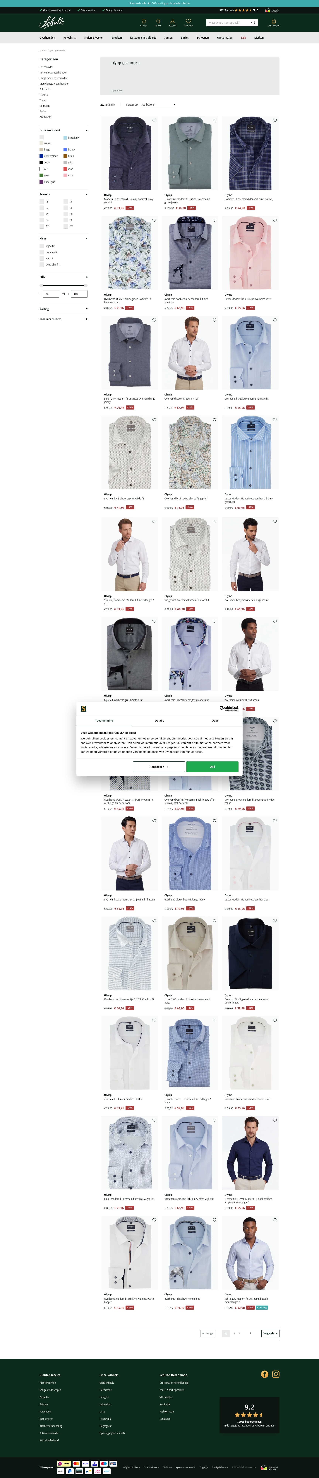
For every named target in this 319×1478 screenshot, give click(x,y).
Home (42, 50)
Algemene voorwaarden (186, 1467)
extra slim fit (52, 264)
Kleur (43, 238)
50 (71, 214)
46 (71, 201)
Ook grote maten (114, 10)
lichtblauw (73, 137)
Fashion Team (167, 1411)
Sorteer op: (132, 104)
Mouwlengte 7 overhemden (54, 83)
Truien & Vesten (93, 38)
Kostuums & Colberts (143, 38)
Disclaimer (167, 1467)
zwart (47, 162)
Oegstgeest (106, 1426)
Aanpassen (157, 766)
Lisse (102, 1411)
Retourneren (46, 1418)
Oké (212, 766)
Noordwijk (105, 1418)
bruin (71, 156)
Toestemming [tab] (104, 720)
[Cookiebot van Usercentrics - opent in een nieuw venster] (222, 708)
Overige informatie (220, 1467)
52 (47, 220)
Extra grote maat (50, 130)
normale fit (52, 252)
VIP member (166, 1397)
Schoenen (203, 38)
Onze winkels (109, 1375)
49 (47, 214)
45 (47, 201)
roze (70, 175)
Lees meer (117, 90)
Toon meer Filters (50, 319)
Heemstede (106, 1390)
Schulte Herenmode (173, 1375)
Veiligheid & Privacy (131, 1467)
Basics (185, 38)
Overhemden (47, 38)
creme (47, 143)
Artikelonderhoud (49, 1440)
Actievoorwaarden (49, 1433)
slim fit (49, 258)
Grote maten (225, 38)
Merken (259, 38)
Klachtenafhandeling (51, 1426)
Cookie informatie (151, 1467)
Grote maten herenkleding (174, 1382)
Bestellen (44, 1397)
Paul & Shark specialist (172, 1390)
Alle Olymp (45, 117)
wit (45, 169)
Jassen (168, 38)
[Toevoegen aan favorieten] (154, 120)
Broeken (117, 38)
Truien (43, 100)
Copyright (204, 1467)
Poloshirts (70, 38)
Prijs (42, 277)
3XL (48, 226)
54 (71, 220)
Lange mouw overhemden (54, 78)
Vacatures (165, 1418)
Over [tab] (215, 720)
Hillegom (104, 1397)
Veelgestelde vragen (50, 1390)
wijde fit (50, 246)
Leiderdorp (105, 1404)
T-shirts (44, 94)
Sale (243, 38)
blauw (71, 149)
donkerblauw (51, 156)
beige (47, 149)
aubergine (49, 182)
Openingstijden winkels (112, 1433)
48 (71, 207)
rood (70, 169)
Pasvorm (45, 194)
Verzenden (45, 1411)
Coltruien (45, 105)
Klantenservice (50, 1375)
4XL (72, 226)
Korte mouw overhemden (53, 72)
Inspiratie (165, 1404)
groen (47, 175)
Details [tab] (159, 720)
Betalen (44, 1404)
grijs (70, 162)
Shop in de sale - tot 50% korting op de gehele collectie (159, 3)
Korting (44, 309)
